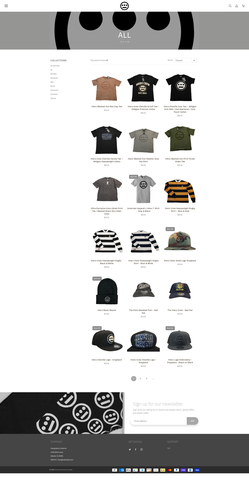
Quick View (107, 87)
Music (53, 86)
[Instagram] (141, 449)
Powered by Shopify (66, 470)
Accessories (55, 65)
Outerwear (54, 90)
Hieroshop (57, 470)
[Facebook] (135, 449)
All (51, 70)
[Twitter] (129, 449)
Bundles (54, 74)
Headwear (54, 78)
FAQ (168, 448)
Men (52, 82)
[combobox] (185, 60)
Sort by (170, 60)
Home (122, 42)
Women (53, 98)
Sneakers (54, 94)
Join (193, 421)
